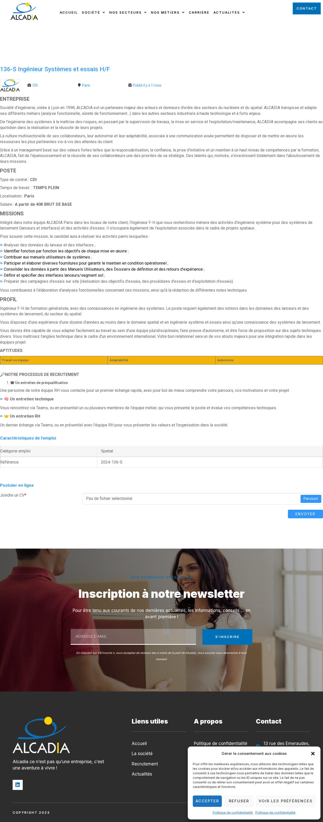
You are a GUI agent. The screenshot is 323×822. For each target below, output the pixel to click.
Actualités (226, 12)
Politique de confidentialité (233, 812)
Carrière (199, 12)
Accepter (207, 801)
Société (91, 12)
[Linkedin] (18, 785)
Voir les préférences (286, 801)
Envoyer (305, 514)
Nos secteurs (125, 12)
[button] (312, 753)
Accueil (69, 12)
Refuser (239, 801)
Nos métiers (165, 12)
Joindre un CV (13, 495)
